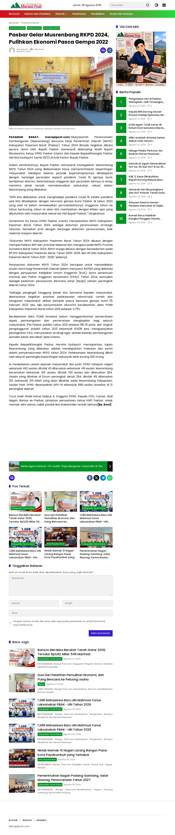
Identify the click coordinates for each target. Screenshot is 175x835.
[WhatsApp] (110, 478)
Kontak (13, 820)
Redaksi (41, 820)
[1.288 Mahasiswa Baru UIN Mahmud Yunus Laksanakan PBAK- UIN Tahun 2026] (96, 501)
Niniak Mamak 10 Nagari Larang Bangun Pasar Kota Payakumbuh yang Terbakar (59, 554)
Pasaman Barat (17, 28)
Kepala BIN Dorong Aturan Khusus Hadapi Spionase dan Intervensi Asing (147, 113)
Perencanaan (34, 28)
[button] (147, 5)
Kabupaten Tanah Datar (23, 508)
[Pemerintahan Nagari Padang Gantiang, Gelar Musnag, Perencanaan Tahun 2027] (96, 537)
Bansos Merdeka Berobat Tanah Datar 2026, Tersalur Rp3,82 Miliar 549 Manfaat (25, 518)
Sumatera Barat (51, 28)
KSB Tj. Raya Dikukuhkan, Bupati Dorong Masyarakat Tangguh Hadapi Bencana (146, 178)
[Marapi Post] (26, 5)
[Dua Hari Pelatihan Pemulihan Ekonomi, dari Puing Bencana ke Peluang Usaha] (60, 501)
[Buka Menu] (164, 5)
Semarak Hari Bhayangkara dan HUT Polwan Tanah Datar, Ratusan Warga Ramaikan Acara (147, 191)
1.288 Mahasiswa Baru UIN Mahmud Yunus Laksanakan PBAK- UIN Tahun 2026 (96, 518)
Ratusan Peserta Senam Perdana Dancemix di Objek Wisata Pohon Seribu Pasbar (146, 204)
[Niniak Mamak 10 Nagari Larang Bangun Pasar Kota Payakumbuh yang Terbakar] (60, 537)
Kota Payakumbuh (55, 543)
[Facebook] (90, 478)
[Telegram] (103, 478)
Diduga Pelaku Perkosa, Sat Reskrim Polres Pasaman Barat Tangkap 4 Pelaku (146, 152)
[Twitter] (96, 478)
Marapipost (22, 49)
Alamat (27, 820)
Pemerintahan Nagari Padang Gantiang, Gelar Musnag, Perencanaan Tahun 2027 (95, 554)
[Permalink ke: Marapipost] (13, 50)
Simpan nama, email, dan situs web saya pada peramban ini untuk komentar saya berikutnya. (59, 623)
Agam (50, 508)
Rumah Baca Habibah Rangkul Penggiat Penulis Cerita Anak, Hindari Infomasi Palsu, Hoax (147, 217)
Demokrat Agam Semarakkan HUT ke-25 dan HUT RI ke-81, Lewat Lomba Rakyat (147, 165)
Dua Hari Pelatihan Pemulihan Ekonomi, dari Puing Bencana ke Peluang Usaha (59, 518)
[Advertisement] (61, 434)
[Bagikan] (110, 50)
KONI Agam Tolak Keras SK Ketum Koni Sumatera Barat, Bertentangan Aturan (146, 126)
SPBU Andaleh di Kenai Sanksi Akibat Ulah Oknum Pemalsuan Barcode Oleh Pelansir (147, 139)
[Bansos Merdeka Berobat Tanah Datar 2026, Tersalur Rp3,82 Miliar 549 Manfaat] (25, 501)
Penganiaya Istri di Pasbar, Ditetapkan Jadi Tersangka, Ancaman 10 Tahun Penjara (146, 100)
